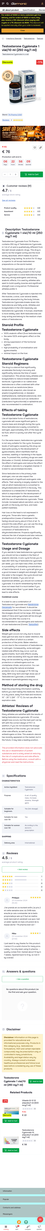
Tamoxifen (33, 624)
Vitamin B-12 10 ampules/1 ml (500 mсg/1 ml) (30, 1102)
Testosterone (29, 38)
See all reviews (8, 200)
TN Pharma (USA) (15, 115)
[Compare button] (40, 147)
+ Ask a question (22, 979)
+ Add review (22, 869)
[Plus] (15, 174)
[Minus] (4, 174)
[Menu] (3, 3)
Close (22, 30)
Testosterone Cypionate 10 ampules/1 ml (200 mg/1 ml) (30, 1133)
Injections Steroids (13, 38)
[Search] (7, 3)
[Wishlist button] (34, 147)
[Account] (42, 3)
